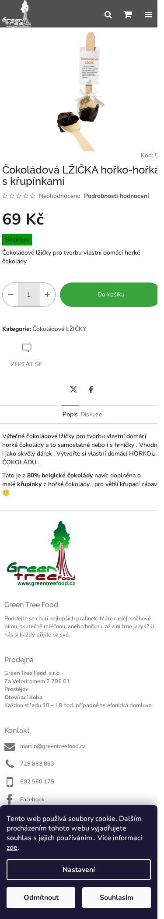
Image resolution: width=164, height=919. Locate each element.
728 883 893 (37, 764)
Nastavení (79, 870)
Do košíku (111, 294)
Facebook (32, 799)
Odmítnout (41, 897)
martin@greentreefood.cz (52, 746)
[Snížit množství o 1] (10, 294)
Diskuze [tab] (91, 414)
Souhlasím (116, 897)
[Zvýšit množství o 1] (47, 294)
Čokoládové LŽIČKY (59, 329)
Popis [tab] (70, 414)
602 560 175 (37, 782)
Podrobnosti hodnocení (116, 196)
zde (12, 847)
